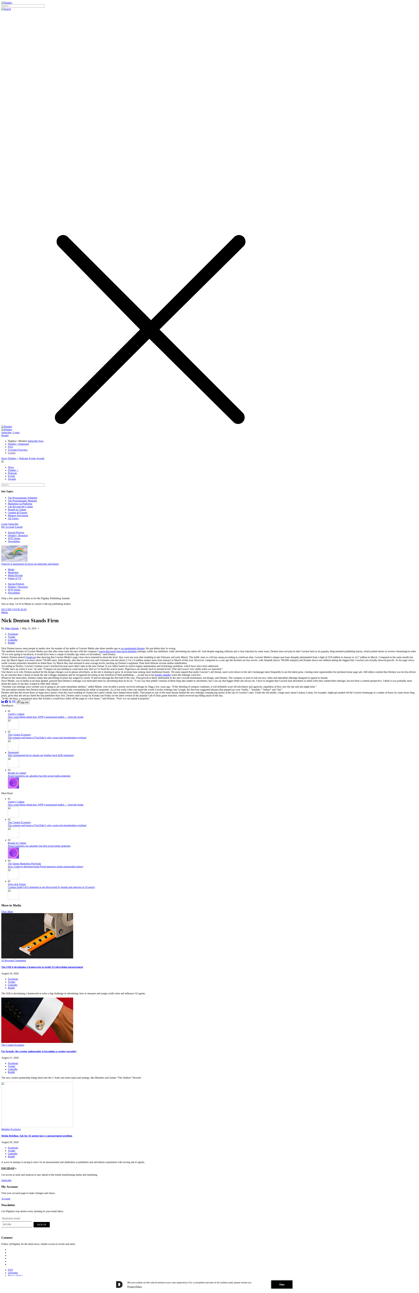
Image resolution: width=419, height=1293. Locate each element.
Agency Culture (16, 714)
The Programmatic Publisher (22, 497)
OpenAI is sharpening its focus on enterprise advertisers (30, 564)
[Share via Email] (13, 702)
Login (16, 432)
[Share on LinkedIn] (2, 702)
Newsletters (14, 541)
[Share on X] (10, 702)
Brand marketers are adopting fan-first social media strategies (39, 775)
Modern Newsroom (18, 515)
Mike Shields (12, 628)
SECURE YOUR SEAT (14, 609)
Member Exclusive (11, 1129)
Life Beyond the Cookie (20, 506)
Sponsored (13, 752)
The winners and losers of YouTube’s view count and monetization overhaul (47, 737)
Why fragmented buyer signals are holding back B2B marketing (41, 755)
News (4, 458)
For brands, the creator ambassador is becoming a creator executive (38, 1051)
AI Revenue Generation (13, 960)
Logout (11, 452)
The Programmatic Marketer (22, 500)
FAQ (10, 447)
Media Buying (15, 575)
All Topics (13, 518)
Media (11, 569)
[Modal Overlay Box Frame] (25, 1224)
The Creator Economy (19, 734)
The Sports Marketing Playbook (24, 863)
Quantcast (30, 657)
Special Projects (16, 532)
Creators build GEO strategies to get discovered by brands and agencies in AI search (51, 887)
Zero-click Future (17, 884)
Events (32, 458)
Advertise (13, 1272)
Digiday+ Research (18, 535)
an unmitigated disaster (133, 648)
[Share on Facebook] (6, 702)
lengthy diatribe (163, 675)
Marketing (13, 572)
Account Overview (18, 449)
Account (5, 1198)
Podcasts (23, 458)
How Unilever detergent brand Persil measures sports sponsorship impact (45, 866)
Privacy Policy (15, 1275)
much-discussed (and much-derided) (118, 651)
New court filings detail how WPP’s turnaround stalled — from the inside (45, 717)
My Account (7, 527)
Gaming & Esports (17, 512)
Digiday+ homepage (18, 444)
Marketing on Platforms (20, 503)
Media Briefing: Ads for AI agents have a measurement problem (36, 1135)
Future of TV (15, 578)
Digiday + (13, 458)
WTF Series (14, 538)
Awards (40, 458)
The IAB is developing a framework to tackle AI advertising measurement (42, 967)
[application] (209, 1284)
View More (7, 911)
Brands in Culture (17, 509)
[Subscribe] (6, 429)
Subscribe (6, 432)
